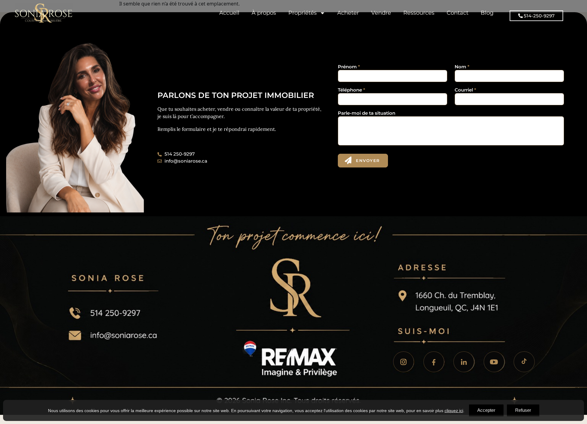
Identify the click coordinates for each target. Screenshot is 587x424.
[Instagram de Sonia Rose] (403, 361)
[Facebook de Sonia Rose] (433, 361)
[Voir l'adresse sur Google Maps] (461, 303)
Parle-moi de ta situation (366, 113)
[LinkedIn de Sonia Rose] (463, 361)
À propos (264, 12)
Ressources (418, 12)
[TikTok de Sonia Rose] (524, 361)
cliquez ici (454, 410)
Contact (457, 12)
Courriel (465, 90)
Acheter (348, 12)
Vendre (381, 12)
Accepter (486, 410)
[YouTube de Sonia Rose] (494, 361)
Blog (487, 12)
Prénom (349, 66)
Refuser (523, 410)
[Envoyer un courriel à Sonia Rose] (144, 335)
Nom (462, 66)
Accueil (229, 12)
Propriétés (302, 12)
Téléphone (351, 90)
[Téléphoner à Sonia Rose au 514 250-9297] (132, 308)
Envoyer (368, 160)
